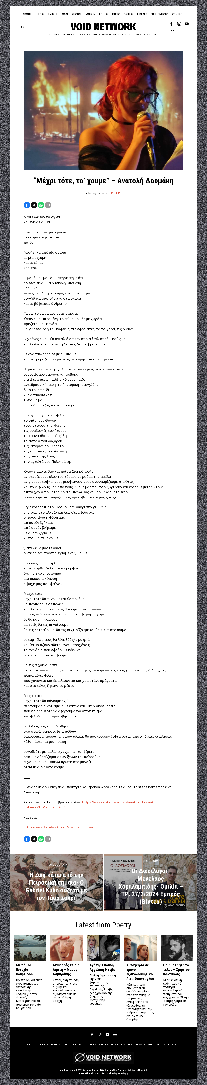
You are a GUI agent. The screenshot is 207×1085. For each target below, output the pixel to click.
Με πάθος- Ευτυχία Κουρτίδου (24, 969)
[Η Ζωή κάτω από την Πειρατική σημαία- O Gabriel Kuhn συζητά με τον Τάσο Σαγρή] (56, 882)
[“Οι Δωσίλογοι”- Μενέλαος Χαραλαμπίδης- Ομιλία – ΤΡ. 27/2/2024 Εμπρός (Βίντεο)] (150, 882)
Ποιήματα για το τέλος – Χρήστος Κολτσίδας (176, 969)
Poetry (116, 193)
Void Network (67, 1070)
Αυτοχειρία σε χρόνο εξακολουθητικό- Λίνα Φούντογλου (140, 972)
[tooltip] (171, 24)
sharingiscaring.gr (119, 1073)
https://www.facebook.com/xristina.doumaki (59, 827)
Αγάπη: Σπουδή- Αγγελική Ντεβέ (102, 967)
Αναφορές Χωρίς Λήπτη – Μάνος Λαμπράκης (66, 969)
